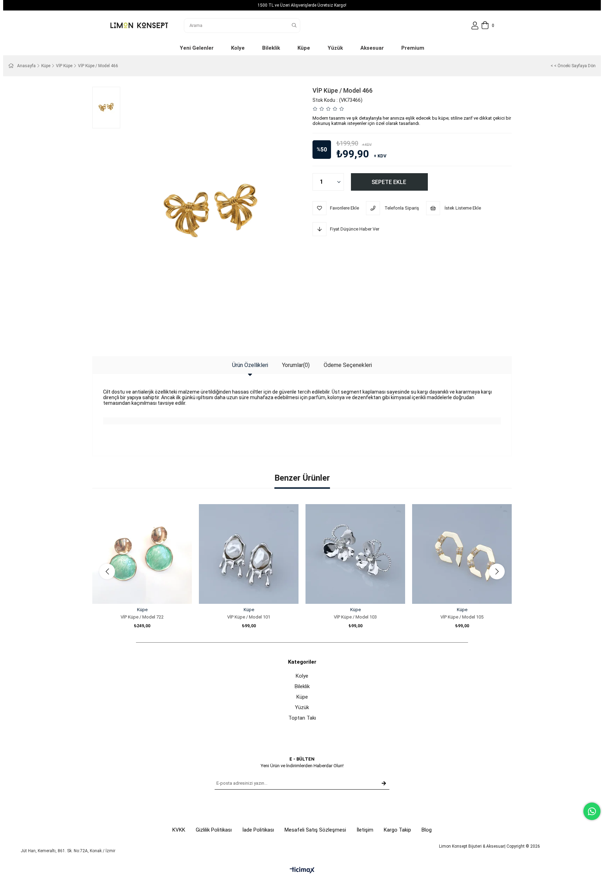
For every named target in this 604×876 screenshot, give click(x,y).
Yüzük (302, 707)
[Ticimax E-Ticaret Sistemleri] (302, 870)
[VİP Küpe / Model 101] (249, 554)
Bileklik (302, 686)
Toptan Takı (302, 718)
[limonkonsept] (139, 25)
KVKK (178, 830)
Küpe (302, 697)
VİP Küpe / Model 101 (248, 617)
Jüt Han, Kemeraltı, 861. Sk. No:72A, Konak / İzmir (68, 851)
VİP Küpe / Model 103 (355, 617)
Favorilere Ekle (134, 591)
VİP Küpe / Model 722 (142, 617)
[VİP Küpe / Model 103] (355, 554)
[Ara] (294, 26)
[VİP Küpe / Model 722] (142, 554)
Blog (427, 830)
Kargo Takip (397, 830)
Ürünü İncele (150, 591)
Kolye (302, 676)
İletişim (365, 830)
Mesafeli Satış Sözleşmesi (315, 830)
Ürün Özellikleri (250, 365)
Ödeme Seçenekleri (348, 365)
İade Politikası (258, 830)
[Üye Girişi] (475, 25)
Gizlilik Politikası (214, 830)
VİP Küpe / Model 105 (461, 617)
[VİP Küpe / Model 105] (462, 554)
